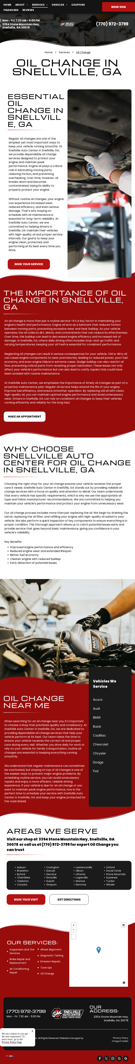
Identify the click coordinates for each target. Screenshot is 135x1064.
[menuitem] (9, 5)
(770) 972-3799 (112, 24)
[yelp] (119, 1059)
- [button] (73, 929)
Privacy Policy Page (12, 1042)
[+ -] (98, 954)
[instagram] (113, 1059)
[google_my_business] (126, 1059)
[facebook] (100, 1059)
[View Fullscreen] (73, 936)
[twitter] (106, 1059)
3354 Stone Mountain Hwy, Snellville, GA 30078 (20, 25)
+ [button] (73, 925)
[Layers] (123, 925)
